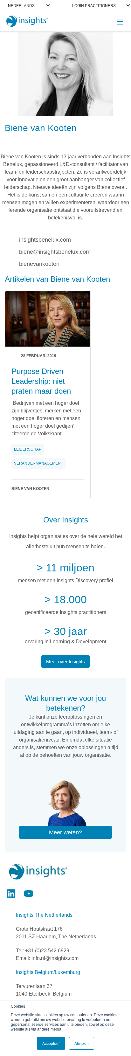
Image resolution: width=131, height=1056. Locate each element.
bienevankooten (39, 263)
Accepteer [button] (51, 1043)
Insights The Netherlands (44, 915)
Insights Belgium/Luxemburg (48, 972)
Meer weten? (65, 832)
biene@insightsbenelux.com (55, 251)
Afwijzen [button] (81, 1043)
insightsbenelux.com (45, 239)
